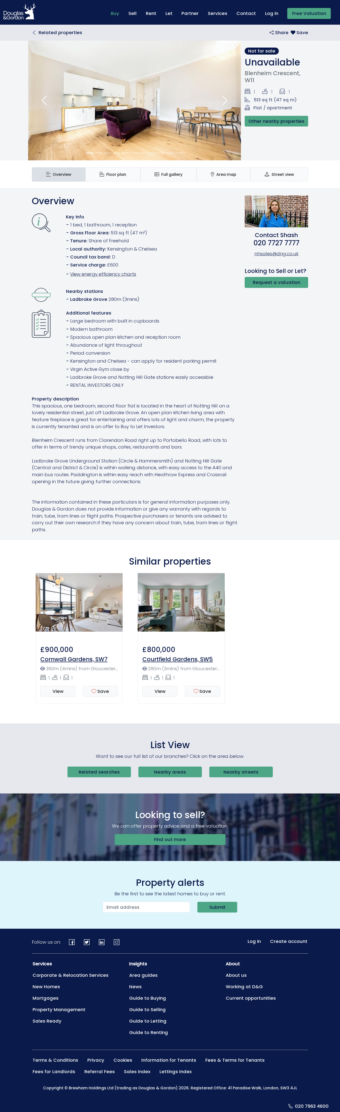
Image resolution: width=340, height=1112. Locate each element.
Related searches (99, 772)
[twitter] (86, 942)
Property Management (59, 1009)
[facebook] (71, 942)
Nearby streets (241, 772)
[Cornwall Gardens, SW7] (79, 605)
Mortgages (45, 998)
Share (281, 32)
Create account (288, 941)
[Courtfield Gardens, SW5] (181, 605)
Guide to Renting (148, 1032)
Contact (246, 13)
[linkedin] (101, 942)
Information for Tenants (168, 1060)
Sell (132, 13)
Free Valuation (309, 13)
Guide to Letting (148, 1021)
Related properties (60, 32)
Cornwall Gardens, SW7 (74, 659)
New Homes (46, 986)
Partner (190, 13)
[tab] (58, 174)
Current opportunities (251, 998)
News (135, 986)
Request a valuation (276, 282)
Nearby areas (170, 772)
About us (236, 975)
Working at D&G (244, 986)
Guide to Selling (147, 1009)
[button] (44, 100)
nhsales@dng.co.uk (276, 254)
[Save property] (299, 32)
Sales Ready (47, 1021)
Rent (151, 13)
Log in (271, 13)
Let (169, 13)
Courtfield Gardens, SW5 (177, 659)
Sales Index (137, 1071)
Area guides (143, 975)
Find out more (170, 839)
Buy (117, 13)
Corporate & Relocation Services (71, 975)
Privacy (95, 1060)
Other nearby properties (276, 121)
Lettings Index (176, 1071)
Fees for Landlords (54, 1071)
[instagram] (116, 942)
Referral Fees (99, 1071)
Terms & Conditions (55, 1060)
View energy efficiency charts (103, 274)
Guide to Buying (147, 998)
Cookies (122, 1060)
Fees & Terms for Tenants (235, 1060)
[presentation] (58, 174)
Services (217, 13)
